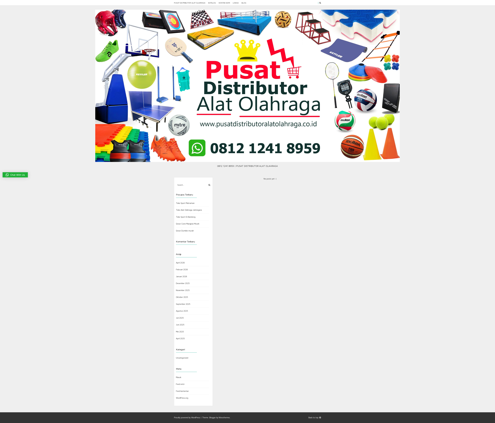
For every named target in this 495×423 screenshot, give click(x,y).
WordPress (195, 417)
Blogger (212, 417)
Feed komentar (182, 391)
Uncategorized (182, 358)
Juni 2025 (180, 325)
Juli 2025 (180, 318)
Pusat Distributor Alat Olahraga (189, 3)
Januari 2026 (181, 276)
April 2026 (180, 263)
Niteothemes (224, 417)
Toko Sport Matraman (185, 203)
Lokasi (236, 3)
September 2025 (183, 304)
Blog (244, 3)
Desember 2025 (183, 283)
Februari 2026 (182, 269)
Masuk (178, 377)
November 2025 (183, 290)
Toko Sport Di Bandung (185, 217)
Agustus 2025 (182, 311)
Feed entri (180, 384)
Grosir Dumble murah (185, 231)
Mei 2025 (180, 332)
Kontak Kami (224, 3)
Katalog (212, 3)
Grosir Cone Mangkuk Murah (187, 224)
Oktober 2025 (182, 297)
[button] (15, 174)
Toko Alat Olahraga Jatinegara (189, 210)
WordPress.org (182, 398)
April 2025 (180, 338)
